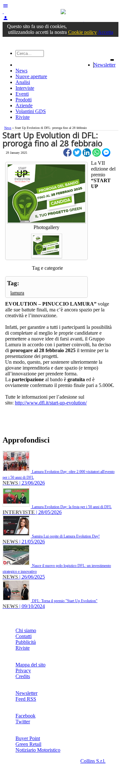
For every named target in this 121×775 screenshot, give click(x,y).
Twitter (22, 721)
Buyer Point (27, 738)
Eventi (22, 94)
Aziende (24, 105)
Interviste (24, 88)
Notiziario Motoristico (37, 750)
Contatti (23, 636)
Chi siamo (25, 630)
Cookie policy (82, 32)
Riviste (22, 117)
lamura (17, 293)
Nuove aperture (31, 76)
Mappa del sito (30, 664)
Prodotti (23, 99)
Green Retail (28, 744)
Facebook (25, 715)
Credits (22, 676)
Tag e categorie (47, 268)
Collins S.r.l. (93, 761)
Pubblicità (25, 642)
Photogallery (46, 227)
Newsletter (105, 65)
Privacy (23, 670)
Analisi (22, 82)
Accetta (105, 32)
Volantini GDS (30, 111)
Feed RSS (25, 699)
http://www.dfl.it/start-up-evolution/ (51, 402)
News (21, 70)
